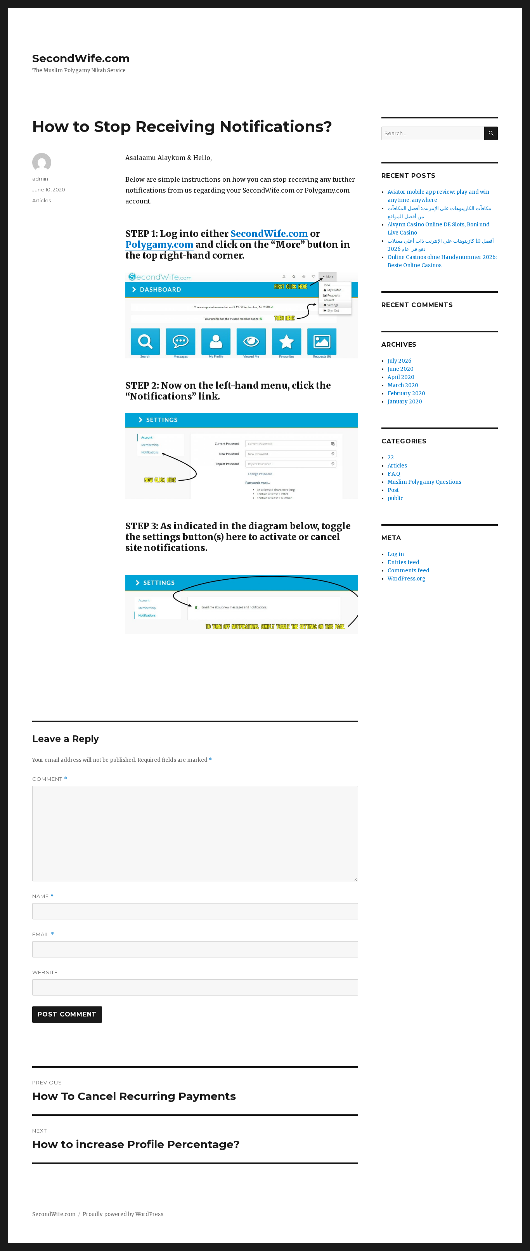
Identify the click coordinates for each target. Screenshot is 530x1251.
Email (43, 934)
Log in (396, 554)
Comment (50, 779)
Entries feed (403, 562)
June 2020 (401, 369)
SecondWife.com (81, 58)
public (395, 498)
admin (40, 178)
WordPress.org (407, 578)
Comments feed (409, 570)
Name (43, 896)
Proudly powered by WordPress (123, 1214)
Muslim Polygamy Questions (424, 482)
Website (45, 972)
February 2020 (406, 393)
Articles (41, 200)
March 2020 (403, 385)
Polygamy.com (159, 244)
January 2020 (405, 401)
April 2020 (401, 377)
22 (391, 457)
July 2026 (399, 361)
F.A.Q (394, 474)
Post (393, 490)
